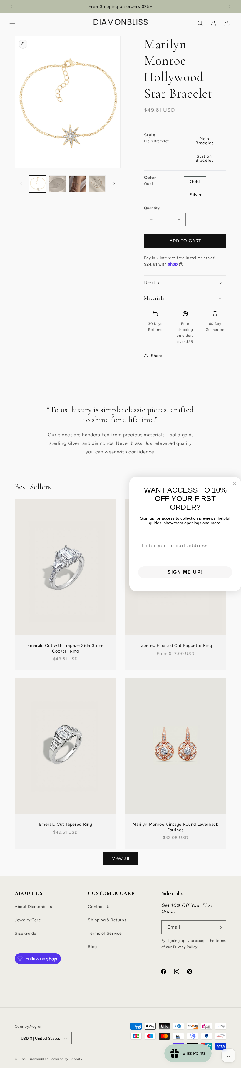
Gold (195, 181)
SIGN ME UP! (185, 572)
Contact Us (99, 906)
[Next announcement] (229, 6)
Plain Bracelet (204, 141)
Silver (196, 194)
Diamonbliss (38, 1059)
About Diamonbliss (33, 906)
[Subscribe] (219, 927)
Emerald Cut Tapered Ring (65, 824)
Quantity (152, 208)
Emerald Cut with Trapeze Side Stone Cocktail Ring (65, 648)
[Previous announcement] (11, 6)
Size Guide (25, 933)
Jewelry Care (28, 919)
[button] (12, 23)
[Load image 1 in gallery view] (37, 183)
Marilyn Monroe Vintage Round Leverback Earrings (175, 827)
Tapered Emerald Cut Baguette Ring (175, 645)
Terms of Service (105, 933)
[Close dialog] (234, 483)
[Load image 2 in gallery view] (57, 183)
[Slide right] (114, 183)
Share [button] (157, 355)
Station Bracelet (204, 158)
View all (120, 858)
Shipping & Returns (107, 919)
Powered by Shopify (66, 1059)
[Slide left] (21, 183)
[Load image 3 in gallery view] (77, 183)
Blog (92, 946)
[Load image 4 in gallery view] (97, 183)
